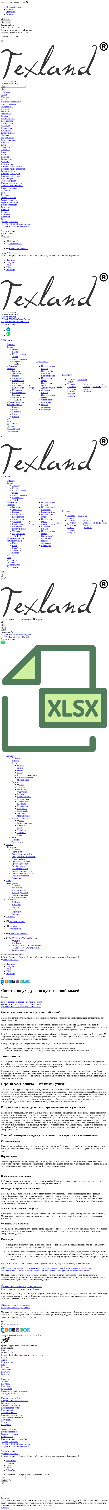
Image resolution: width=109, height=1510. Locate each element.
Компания (16, 904)
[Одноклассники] (6, 981)
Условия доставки (9, 1432)
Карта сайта (6, 1388)
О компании (6, 1369)
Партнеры (5, 1384)
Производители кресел (11, 1415)
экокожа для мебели (33, 1335)
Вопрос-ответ (7, 1436)
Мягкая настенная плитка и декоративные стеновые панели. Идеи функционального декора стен (45, 1270)
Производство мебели (11, 1398)
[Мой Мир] (10, 981)
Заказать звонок (19, 950)
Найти (4, 1480)
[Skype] (25, 981)
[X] (13, 981)
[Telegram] (8, 330)
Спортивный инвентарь (12, 1417)
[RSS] (2, 984)
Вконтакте (11, 260)
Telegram (10, 262)
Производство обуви (10, 1405)
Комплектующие (24, 823)
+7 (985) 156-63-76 (15, 226)
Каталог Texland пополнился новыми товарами (22, 1355)
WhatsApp (10, 269)
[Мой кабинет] (2, 576)
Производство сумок (10, 1408)
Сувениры (6, 1422)
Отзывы (4, 1381)
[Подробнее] (2, 1284)
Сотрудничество (8, 1393)
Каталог (15, 761)
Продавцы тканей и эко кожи (14, 1400)
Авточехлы (6, 1420)
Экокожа (21, 787)
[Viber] (17, 981)
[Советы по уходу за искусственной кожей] (21, 1007)
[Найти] (3, 89)
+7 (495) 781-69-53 (10, 221)
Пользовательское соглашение (14, 1391)
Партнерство (17, 852)
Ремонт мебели (8, 1403)
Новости (5, 1350)
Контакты (5, 1372)
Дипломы (5, 1386)
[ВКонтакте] (2, 981)
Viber (8, 265)
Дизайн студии (8, 1410)
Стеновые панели (9, 1412)
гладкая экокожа (8, 1335)
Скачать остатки (8, 317)
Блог (3, 1365)
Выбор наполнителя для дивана (15, 1308)
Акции (4, 1360)
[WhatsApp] (8, 335)
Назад (17, 758)
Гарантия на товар (9, 1434)
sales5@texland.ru (10, 253)
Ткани (20, 768)
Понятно (5, 1508)
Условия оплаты (8, 1429)
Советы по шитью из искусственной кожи (20, 1289)
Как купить (17, 888)
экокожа (20, 1335)
